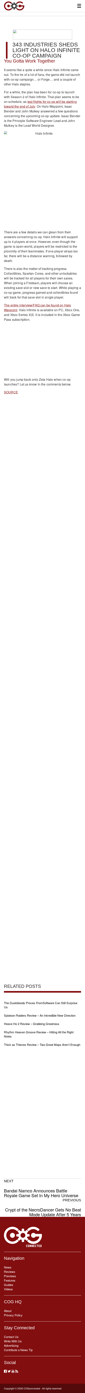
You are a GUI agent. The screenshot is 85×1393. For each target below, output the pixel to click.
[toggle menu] (79, 6)
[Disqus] (42, 552)
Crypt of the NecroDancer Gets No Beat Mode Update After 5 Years (43, 1207)
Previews (10, 1276)
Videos (8, 1289)
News (7, 1267)
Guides (8, 1285)
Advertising (11, 1345)
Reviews (9, 1271)
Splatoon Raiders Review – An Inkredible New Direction (40, 1015)
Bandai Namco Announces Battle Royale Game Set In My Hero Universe (41, 1188)
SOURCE (11, 392)
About (7, 1311)
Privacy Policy (13, 1315)
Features (9, 1280)
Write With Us (13, 1341)
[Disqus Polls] (42, 449)
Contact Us (11, 1337)
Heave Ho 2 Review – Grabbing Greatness (31, 1024)
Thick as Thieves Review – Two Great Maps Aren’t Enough (42, 1044)
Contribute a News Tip (18, 1350)
